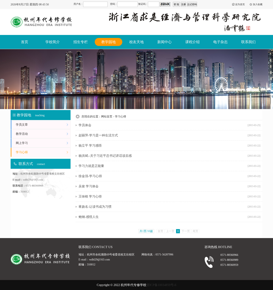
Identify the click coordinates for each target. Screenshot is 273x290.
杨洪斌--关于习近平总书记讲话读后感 (169, 155)
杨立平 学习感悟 (169, 145)
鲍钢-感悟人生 (169, 216)
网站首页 (106, 116)
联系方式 (26, 164)
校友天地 (136, 42)
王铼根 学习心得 (169, 196)
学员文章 (22, 124)
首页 (24, 42)
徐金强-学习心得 (169, 176)
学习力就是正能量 (169, 166)
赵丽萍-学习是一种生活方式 (169, 135)
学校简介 (52, 42)
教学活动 (22, 133)
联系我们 (248, 42)
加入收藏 (257, 4)
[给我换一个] (165, 4)
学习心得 (22, 152)
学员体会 (169, 125)
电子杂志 (220, 42)
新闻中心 (164, 42)
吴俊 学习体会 (169, 186)
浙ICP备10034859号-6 (161, 285)
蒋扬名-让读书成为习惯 (169, 206)
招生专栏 (80, 42)
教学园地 (108, 42)
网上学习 (22, 143)
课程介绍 (192, 42)
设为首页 (240, 4)
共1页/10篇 (146, 231)
